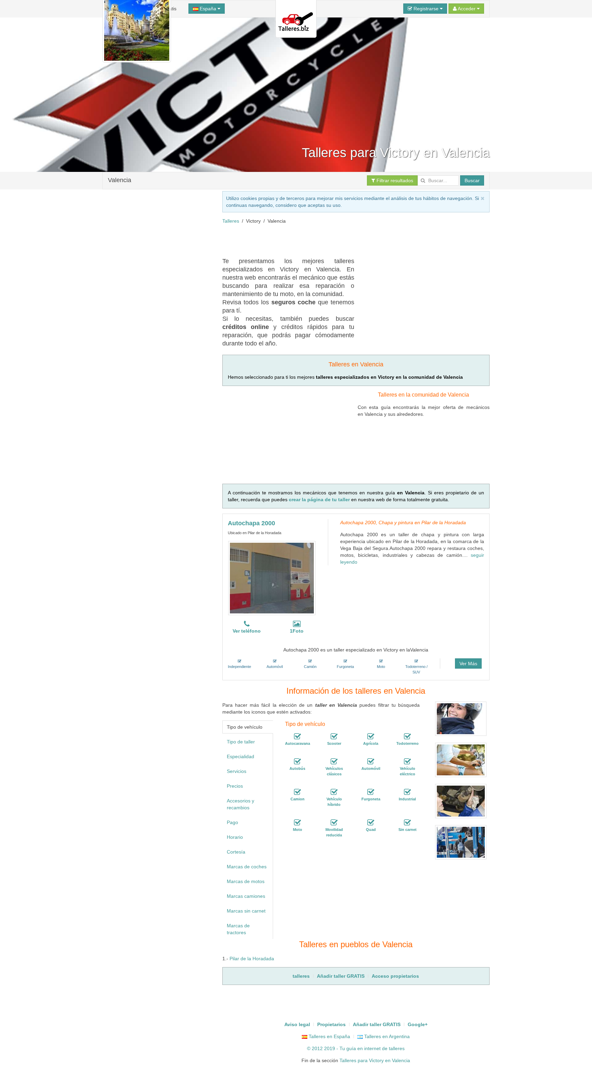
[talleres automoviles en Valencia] (370, 762)
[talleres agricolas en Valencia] (370, 737)
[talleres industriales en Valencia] (407, 792)
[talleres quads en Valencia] (370, 823)
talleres (397, 1048)
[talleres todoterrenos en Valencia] (407, 737)
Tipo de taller (241, 741)
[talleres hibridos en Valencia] (334, 792)
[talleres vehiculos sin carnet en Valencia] (407, 823)
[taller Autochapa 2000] (272, 578)
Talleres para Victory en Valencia (375, 1060)
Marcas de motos (245, 881)
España (208, 8)
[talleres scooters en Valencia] (334, 737)
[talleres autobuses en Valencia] (297, 762)
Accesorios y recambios (240, 804)
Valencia (119, 180)
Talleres (230, 221)
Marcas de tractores (238, 929)
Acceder (467, 8)
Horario (235, 837)
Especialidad (240, 756)
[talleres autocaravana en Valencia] (297, 737)
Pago (232, 822)
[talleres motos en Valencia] (297, 823)
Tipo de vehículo (244, 727)
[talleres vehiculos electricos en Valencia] (407, 762)
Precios (235, 786)
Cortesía (236, 852)
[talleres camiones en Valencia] (297, 792)
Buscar (472, 180)
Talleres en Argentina (386, 1036)
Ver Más (468, 663)
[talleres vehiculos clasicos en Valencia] (334, 762)
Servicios (236, 771)
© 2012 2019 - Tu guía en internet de (348, 1048)
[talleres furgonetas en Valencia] (370, 792)
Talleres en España (328, 1036)
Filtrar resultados (394, 180)
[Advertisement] (347, 239)
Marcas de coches (247, 866)
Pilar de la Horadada (252, 958)
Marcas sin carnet (246, 911)
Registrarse (426, 8)
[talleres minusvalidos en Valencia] (334, 823)
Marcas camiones (246, 896)
